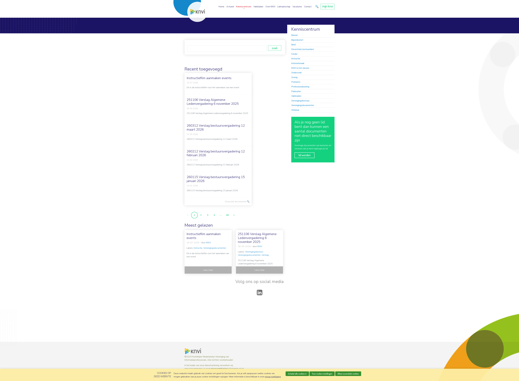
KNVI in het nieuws (300, 68)
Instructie (295, 58)
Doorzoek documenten (235, 201)
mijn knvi (327, 6)
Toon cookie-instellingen (322, 373)
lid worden (304, 155)
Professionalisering (300, 86)
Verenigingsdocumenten (302, 105)
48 (227, 215)
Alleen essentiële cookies (348, 373)
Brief (293, 44)
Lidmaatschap (283, 6)
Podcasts (295, 81)
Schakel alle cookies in (297, 373)
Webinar (295, 110)
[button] (316, 6)
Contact (308, 6)
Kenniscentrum (243, 6)
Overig (294, 77)
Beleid (294, 35)
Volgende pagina (234, 215)
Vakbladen (258, 6)
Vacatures (297, 6)
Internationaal (297, 63)
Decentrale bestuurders (302, 49)
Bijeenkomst (297, 39)
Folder (294, 54)
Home (221, 6)
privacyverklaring (219, 368)
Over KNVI (270, 6)
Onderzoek (296, 72)
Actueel (230, 6)
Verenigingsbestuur (300, 100)
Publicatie (296, 91)
